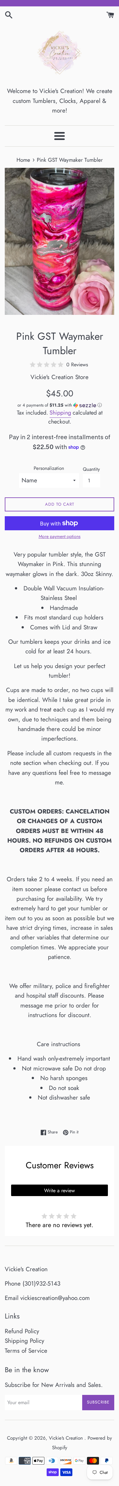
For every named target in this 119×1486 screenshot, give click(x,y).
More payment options (60, 536)
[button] (59, 405)
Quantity (91, 469)
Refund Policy (22, 1331)
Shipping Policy (24, 1340)
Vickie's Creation (66, 1438)
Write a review (59, 1190)
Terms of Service (26, 1350)
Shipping (60, 412)
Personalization (49, 468)
